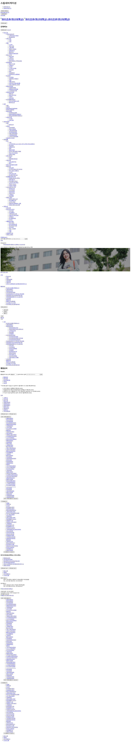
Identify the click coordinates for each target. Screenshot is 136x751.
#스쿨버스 (17, 244)
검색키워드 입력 (22, 374)
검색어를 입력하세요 (6, 238)
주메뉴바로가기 (7, 8)
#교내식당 (22, 244)
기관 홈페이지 (4, 501)
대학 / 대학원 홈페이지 (6, 416)
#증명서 (12, 244)
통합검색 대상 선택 (5, 374)
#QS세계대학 (6, 244)
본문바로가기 (6, 6)
